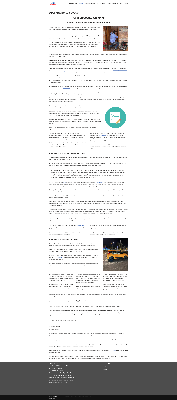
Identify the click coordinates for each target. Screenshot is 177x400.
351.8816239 (100, 182)
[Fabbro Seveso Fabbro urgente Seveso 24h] (53, 3)
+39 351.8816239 (58, 257)
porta (64, 182)
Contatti (126, 3)
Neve (50, 396)
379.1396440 (103, 135)
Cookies (105, 366)
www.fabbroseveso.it (58, 370)
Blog (121, 3)
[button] (82, 3)
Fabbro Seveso (73, 3)
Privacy (105, 369)
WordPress (52, 398)
